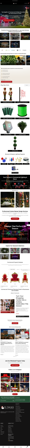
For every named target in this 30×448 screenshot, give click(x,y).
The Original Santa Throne (4, 286)
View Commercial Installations (21, 20)
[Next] (20, 269)
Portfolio (2, 429)
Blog (1, 430)
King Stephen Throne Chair (24, 286)
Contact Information (10, 425)
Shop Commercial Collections (8, 20)
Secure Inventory (15, 323)
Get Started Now (15, 218)
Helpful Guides (2, 431)
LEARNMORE (17, 313)
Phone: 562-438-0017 (15, 0)
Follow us (15, 394)
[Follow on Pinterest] (22, 400)
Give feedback (11, 440)
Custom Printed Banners (19, 416)
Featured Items (17, 413)
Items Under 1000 (18, 418)
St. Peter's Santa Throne (14, 286)
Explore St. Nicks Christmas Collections (20, 316)
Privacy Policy (10, 428)
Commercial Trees (18, 407)
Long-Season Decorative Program (20, 412)
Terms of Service (10, 432)
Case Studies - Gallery (18, 421)
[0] (28, 3)
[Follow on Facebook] (16, 400)
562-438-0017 (4, 412)
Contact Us (2, 426)
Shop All (27, 85)
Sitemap (2, 434)
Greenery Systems (18, 408)
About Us (2, 425)
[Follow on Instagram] (18, 400)
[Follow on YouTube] (24, 400)
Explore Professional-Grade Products (6, 81)
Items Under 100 (18, 417)
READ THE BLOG (15, 293)
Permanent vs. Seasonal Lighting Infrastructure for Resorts (6, 343)
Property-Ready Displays (22, 238)
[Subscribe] (13, 401)
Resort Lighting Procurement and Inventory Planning (21, 343)
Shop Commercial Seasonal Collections (10, 238)
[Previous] (9, 269)
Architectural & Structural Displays (20, 409)
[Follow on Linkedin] (20, 400)
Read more (2, 354)
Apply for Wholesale (15, 365)
